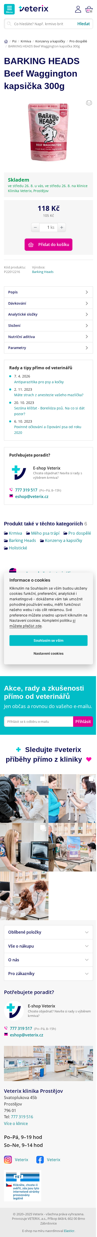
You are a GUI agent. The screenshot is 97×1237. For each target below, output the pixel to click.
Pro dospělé (78, 41)
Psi (14, 41)
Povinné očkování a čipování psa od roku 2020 (47, 429)
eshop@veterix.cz (31, 496)
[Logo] (33, 9)
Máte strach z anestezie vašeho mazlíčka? (48, 394)
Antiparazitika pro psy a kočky (39, 381)
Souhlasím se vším (48, 640)
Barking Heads (42, 271)
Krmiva (26, 41)
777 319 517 (26, 490)
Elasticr (69, 1231)
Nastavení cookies (48, 653)
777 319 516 (22, 1116)
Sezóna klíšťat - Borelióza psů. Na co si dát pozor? (49, 411)
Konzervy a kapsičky (50, 41)
